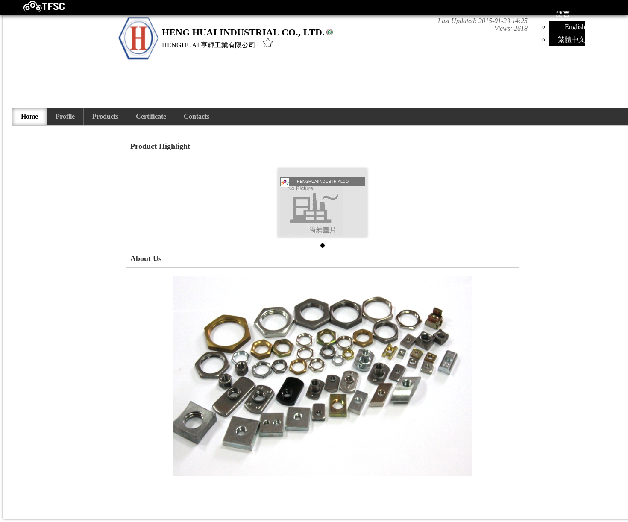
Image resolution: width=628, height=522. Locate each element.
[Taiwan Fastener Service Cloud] (37, 9)
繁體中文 (571, 39)
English (575, 26)
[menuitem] (29, 116)
